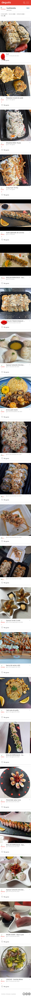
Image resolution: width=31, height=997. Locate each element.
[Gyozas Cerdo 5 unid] (15, 603)
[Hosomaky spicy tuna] (15, 782)
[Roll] (15, 36)
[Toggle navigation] (27, 3)
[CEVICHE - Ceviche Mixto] (15, 962)
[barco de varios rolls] (15, 648)
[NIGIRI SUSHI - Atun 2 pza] (15, 917)
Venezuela (8, 994)
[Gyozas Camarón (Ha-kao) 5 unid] (15, 347)
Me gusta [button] (6, 60)
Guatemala (13, 994)
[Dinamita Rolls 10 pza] (15, 125)
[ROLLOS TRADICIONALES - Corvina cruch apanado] (15, 303)
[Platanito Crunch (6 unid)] (15, 80)
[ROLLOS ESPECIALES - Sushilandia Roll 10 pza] (15, 260)
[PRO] (3, 55)
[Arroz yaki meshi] (15, 392)
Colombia (3, 994)
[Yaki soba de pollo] (15, 692)
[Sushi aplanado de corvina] (15, 215)
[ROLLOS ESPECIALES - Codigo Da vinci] (15, 737)
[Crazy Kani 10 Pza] (15, 170)
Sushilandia (11, 8)
